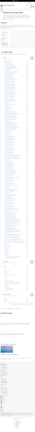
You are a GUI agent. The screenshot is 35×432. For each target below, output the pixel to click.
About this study (10, 19)
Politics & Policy (3, 369)
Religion (2, 377)
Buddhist (5, 268)
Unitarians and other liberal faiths (9, 274)
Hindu (4, 269)
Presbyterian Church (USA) (9, 181)
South (25, 25)
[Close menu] (30, 3)
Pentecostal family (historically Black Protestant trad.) (12, 231)
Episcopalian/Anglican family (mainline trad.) (10, 184)
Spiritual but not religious (8, 280)
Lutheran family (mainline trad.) (8, 175)
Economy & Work (3, 384)
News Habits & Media (4, 390)
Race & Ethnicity (3, 375)
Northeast (22, 25)
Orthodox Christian (6, 247)
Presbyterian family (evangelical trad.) (9, 96)
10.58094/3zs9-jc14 (8, 359)
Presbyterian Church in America (9, 98)
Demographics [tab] (3, 308)
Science (2, 386)
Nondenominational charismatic (9, 84)
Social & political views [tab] (18, 308)
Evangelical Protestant (7, 61)
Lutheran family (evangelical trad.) (9, 90)
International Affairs (4, 371)
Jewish (5, 264)
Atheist (5, 297)
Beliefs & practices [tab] (10, 308)
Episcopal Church (7, 186)
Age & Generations (3, 379)
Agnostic (5, 299)
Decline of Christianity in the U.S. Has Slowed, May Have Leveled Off (15, 323)
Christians (4, 57)
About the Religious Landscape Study (8, 344)
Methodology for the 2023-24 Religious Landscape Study (12, 334)
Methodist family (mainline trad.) (9, 166)
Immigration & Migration (4, 373)
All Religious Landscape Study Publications (10, 354)
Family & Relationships (4, 382)
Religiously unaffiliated (7, 294)
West (28, 25)
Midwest (18, 25)
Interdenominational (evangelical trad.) (10, 85)
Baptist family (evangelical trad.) (9, 62)
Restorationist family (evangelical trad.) (10, 119)
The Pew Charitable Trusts (4, 415)
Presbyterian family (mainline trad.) (9, 180)
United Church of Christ (8, 197)
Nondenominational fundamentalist (10, 82)
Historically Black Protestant (8, 211)
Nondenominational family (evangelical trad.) (10, 79)
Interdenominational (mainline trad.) (10, 172)
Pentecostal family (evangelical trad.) (9, 101)
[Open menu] (27, 5)
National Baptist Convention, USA (10, 216)
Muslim (5, 266)
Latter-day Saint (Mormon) (7, 245)
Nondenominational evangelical (9, 81)
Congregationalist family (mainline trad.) (10, 195)
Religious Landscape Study (9, 5)
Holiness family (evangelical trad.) (9, 130)
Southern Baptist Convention (9, 64)
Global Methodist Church (8, 76)
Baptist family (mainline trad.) (8, 161)
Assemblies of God (7, 102)
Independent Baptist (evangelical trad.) (10, 65)
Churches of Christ (7, 121)
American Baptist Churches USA (9, 163)
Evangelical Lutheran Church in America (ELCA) (11, 177)
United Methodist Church (8, 167)
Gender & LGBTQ (3, 381)
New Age (5, 285)
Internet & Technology (4, 388)
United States (5, 26)
